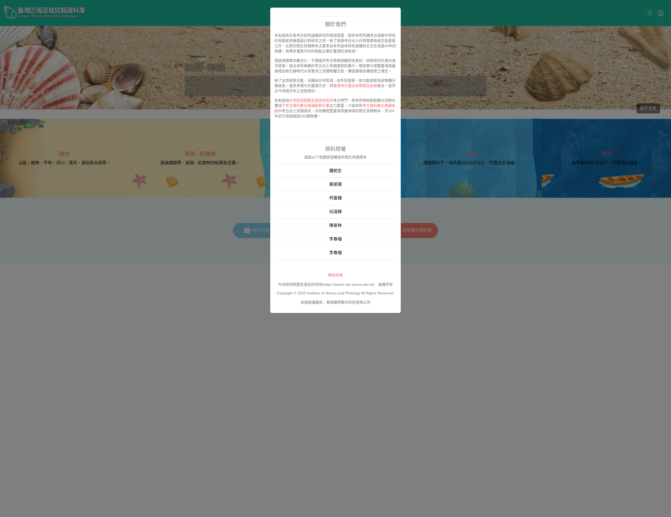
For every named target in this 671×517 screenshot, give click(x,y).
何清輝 (335, 212)
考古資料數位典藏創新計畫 (307, 105)
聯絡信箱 (335, 275)
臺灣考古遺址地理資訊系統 (355, 86)
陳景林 (335, 225)
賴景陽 (335, 184)
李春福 (335, 239)
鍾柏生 (335, 170)
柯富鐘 (335, 198)
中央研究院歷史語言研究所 (311, 100)
